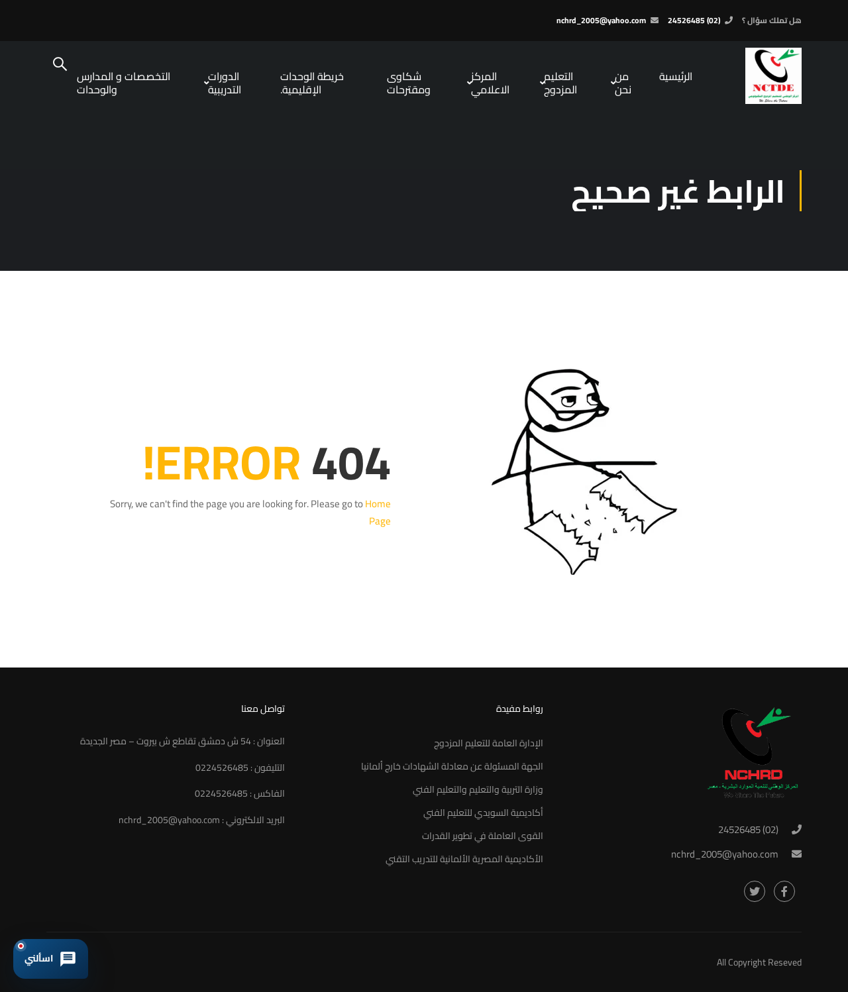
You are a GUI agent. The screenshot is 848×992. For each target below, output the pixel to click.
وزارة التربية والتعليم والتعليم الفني (478, 789)
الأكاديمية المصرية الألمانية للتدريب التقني (464, 859)
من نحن (623, 82)
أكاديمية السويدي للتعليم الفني (483, 812)
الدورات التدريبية (224, 82)
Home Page (378, 512)
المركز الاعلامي (490, 82)
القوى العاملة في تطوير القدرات (482, 835)
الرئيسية (675, 76)
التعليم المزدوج (560, 82)
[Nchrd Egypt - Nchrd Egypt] (752, 76)
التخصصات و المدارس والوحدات (123, 82)
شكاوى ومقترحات (409, 82)
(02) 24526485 (694, 20)
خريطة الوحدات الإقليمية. (312, 82)
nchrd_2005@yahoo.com (601, 20)
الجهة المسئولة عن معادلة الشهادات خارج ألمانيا (452, 766)
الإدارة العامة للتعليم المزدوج (488, 743)
